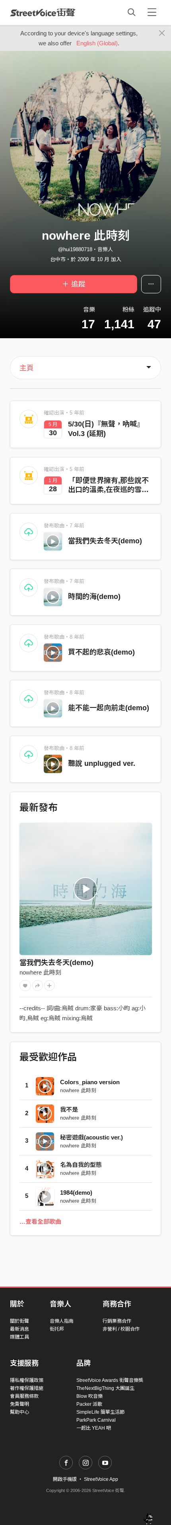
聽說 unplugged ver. (101, 763)
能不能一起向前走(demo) (108, 708)
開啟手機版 (65, 1479)
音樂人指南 (62, 1321)
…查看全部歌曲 (40, 1221)
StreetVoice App (101, 1479)
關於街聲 (19, 1321)
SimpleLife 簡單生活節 (100, 1412)
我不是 (69, 1109)
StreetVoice (43, 12)
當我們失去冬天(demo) (105, 541)
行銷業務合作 (117, 1321)
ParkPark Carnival (96, 1420)
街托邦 (57, 1329)
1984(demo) (76, 1192)
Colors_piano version (90, 1082)
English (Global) (97, 43)
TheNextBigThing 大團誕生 (105, 1388)
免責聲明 (19, 1404)
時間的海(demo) (94, 597)
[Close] (162, 33)
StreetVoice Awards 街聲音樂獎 (109, 1380)
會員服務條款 (24, 1396)
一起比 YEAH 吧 (93, 1428)
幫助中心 (19, 1412)
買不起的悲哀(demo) (101, 652)
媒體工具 (19, 1337)
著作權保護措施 (26, 1388)
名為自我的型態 (81, 1164)
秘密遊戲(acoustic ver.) (91, 1137)
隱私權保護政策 (26, 1380)
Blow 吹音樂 (89, 1396)
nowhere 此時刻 (40, 972)
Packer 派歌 (89, 1404)
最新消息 (19, 1329)
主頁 (26, 368)
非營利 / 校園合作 (121, 1329)
